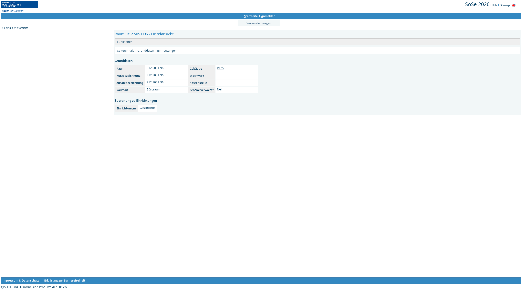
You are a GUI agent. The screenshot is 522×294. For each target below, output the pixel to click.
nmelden (268, 16)
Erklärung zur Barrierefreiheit (64, 280)
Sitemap (505, 5)
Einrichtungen (167, 50)
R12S (220, 68)
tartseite (251, 16)
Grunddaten (145, 50)
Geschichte (147, 108)
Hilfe (494, 5)
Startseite (22, 27)
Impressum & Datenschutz (21, 280)
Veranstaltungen (259, 23)
